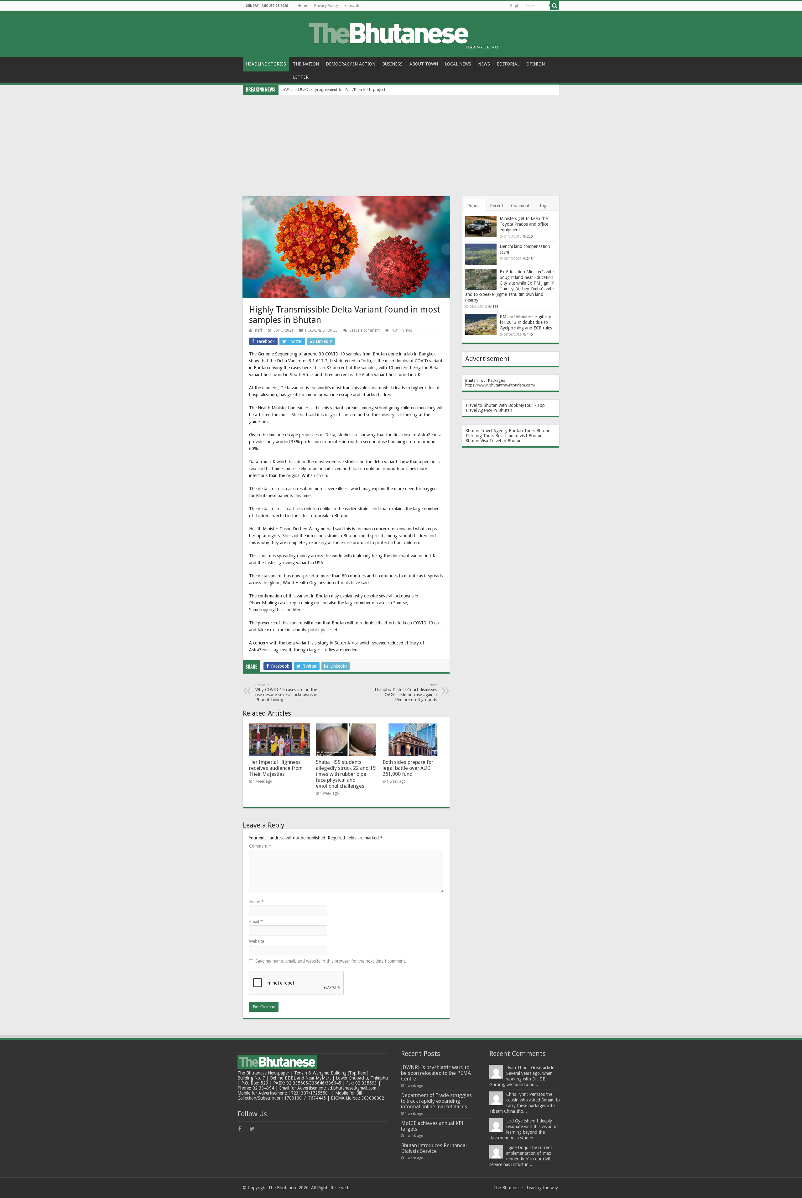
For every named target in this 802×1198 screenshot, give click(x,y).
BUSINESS (392, 63)
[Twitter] (516, 6)
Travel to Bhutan (505, 440)
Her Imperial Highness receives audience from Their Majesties (276, 768)
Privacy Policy (326, 5)
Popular (474, 205)
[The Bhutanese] (401, 32)
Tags (543, 205)
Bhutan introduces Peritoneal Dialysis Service (434, 1148)
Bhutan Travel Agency (486, 430)
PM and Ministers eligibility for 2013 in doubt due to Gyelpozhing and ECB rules (526, 322)
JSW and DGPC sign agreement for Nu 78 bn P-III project (333, 89)
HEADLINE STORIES (266, 63)
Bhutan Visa (476, 440)
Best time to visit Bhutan (519, 435)
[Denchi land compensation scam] (481, 254)
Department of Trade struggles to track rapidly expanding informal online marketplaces (436, 1101)
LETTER (301, 77)
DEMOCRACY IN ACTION (350, 63)
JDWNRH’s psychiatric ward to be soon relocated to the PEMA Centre (436, 1073)
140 (530, 335)
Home (303, 5)
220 (530, 236)
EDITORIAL (508, 63)
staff (258, 330)
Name (256, 901)
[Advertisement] (401, 142)
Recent (496, 205)
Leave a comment (365, 330)
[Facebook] (511, 6)
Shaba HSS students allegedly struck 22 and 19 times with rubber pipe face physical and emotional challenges (346, 774)
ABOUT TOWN (423, 63)
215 (530, 259)
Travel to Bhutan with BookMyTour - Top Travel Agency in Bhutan (505, 408)
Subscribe (352, 5)
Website (256, 941)
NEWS (484, 63)
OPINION (535, 63)
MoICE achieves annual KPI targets (432, 1126)
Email (256, 921)
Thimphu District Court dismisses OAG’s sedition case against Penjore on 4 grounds (405, 692)
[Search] (554, 5)
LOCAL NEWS (458, 63)
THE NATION (306, 63)
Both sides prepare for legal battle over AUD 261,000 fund (408, 768)
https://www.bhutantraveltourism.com (499, 385)
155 (495, 307)
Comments (521, 205)
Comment (260, 846)
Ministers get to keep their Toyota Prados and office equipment (525, 224)
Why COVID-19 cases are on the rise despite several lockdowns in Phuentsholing (286, 692)
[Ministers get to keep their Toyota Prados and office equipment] (481, 226)
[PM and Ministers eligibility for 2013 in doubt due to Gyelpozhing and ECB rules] (481, 324)
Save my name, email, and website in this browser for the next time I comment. (330, 961)
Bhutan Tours (522, 430)
